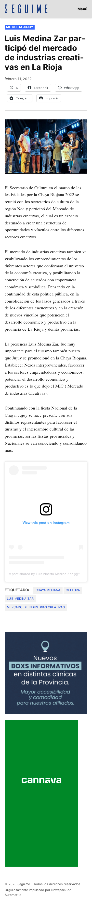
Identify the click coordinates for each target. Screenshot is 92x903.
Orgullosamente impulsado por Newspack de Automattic (38, 892)
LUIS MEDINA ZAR (20, 598)
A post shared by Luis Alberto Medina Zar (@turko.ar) (50, 574)
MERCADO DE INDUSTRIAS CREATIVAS (36, 607)
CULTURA (73, 590)
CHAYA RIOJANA (48, 590)
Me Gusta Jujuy (19, 27)
